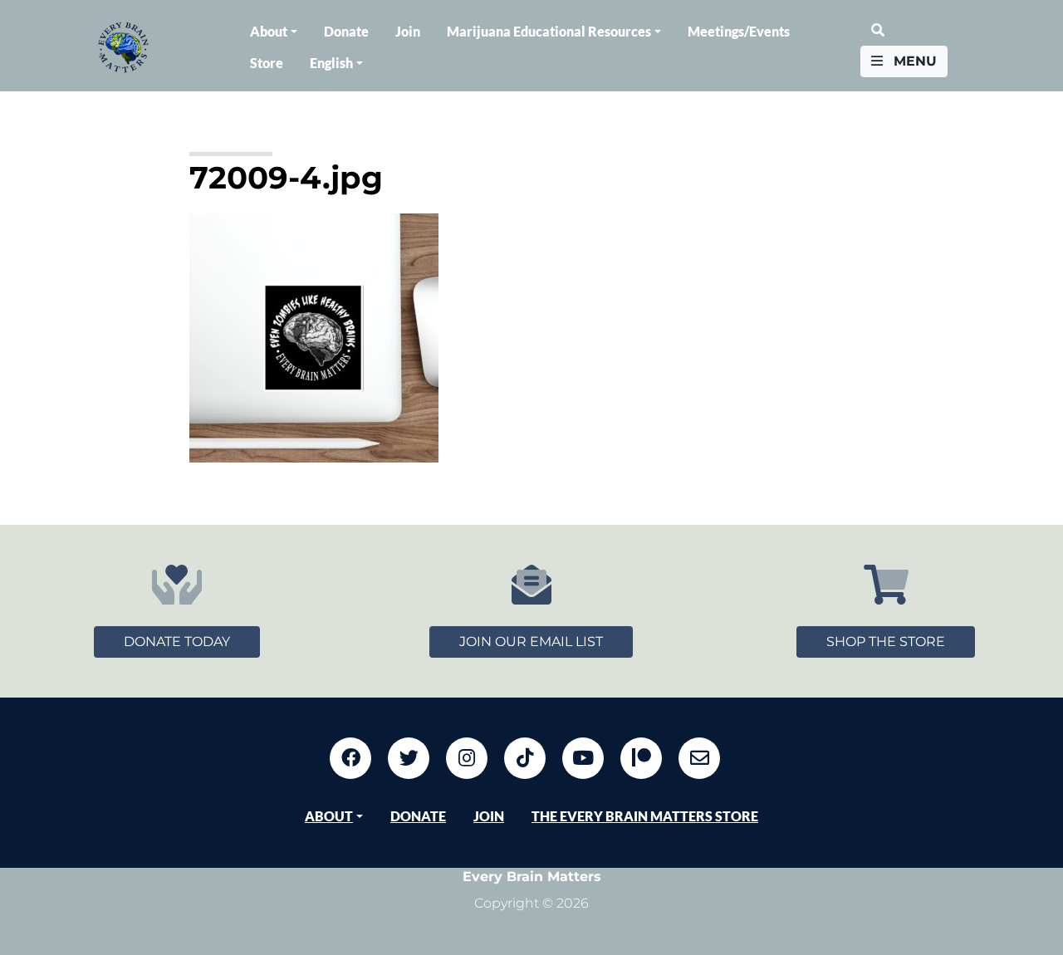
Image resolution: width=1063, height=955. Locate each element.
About (268, 31)
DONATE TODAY (177, 641)
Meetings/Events (739, 31)
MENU (913, 61)
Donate (346, 31)
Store (266, 63)
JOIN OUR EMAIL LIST (531, 641)
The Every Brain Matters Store (645, 816)
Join (407, 31)
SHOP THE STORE (885, 641)
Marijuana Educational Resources (549, 31)
